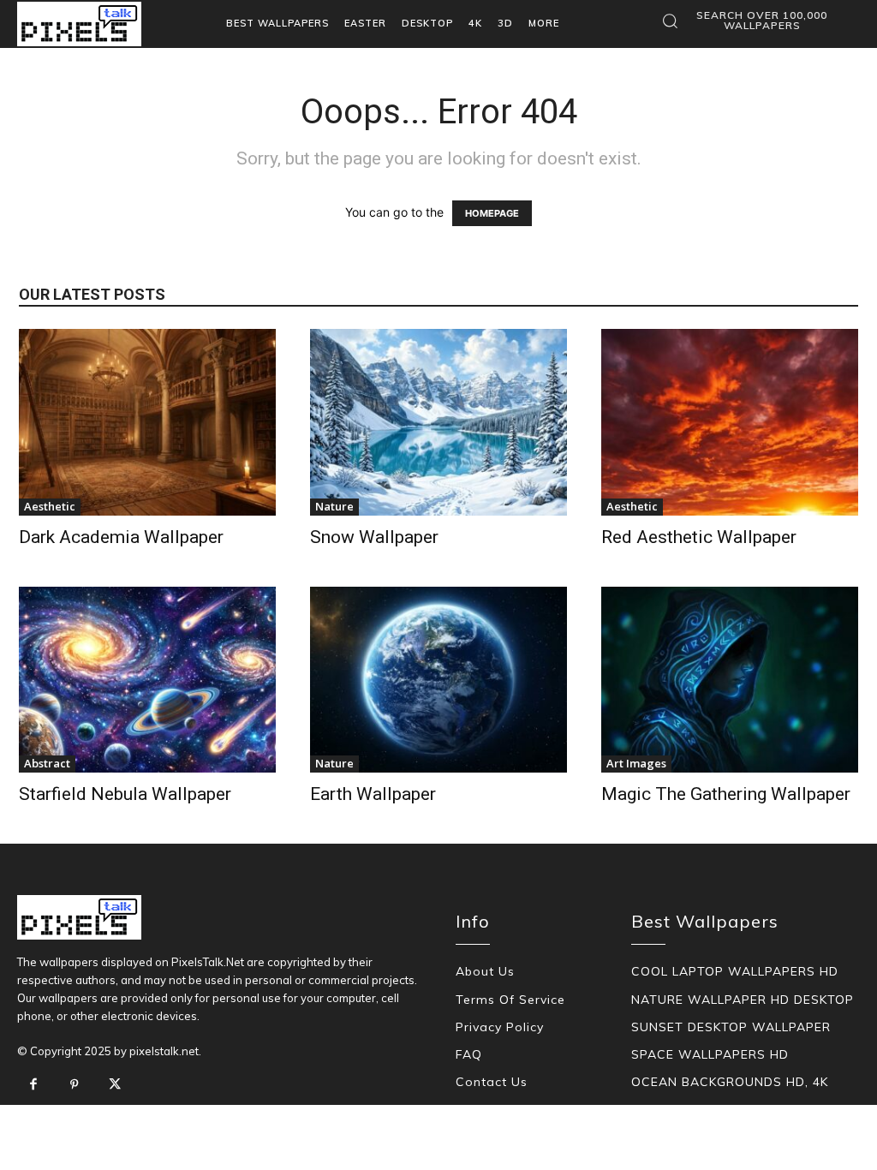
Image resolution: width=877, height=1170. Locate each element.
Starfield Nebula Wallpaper (125, 794)
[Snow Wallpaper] (438, 422)
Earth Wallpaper (373, 794)
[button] (750, 20)
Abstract (47, 763)
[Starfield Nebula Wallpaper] (147, 680)
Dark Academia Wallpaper (121, 537)
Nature (334, 506)
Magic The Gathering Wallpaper (725, 794)
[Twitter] (114, 1085)
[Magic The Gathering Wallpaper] (729, 680)
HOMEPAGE (492, 213)
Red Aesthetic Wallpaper (698, 537)
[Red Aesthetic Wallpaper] (729, 422)
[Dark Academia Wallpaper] (147, 422)
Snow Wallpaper (374, 537)
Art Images (636, 763)
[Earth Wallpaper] (438, 680)
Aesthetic (49, 506)
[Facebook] (33, 1085)
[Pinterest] (74, 1085)
